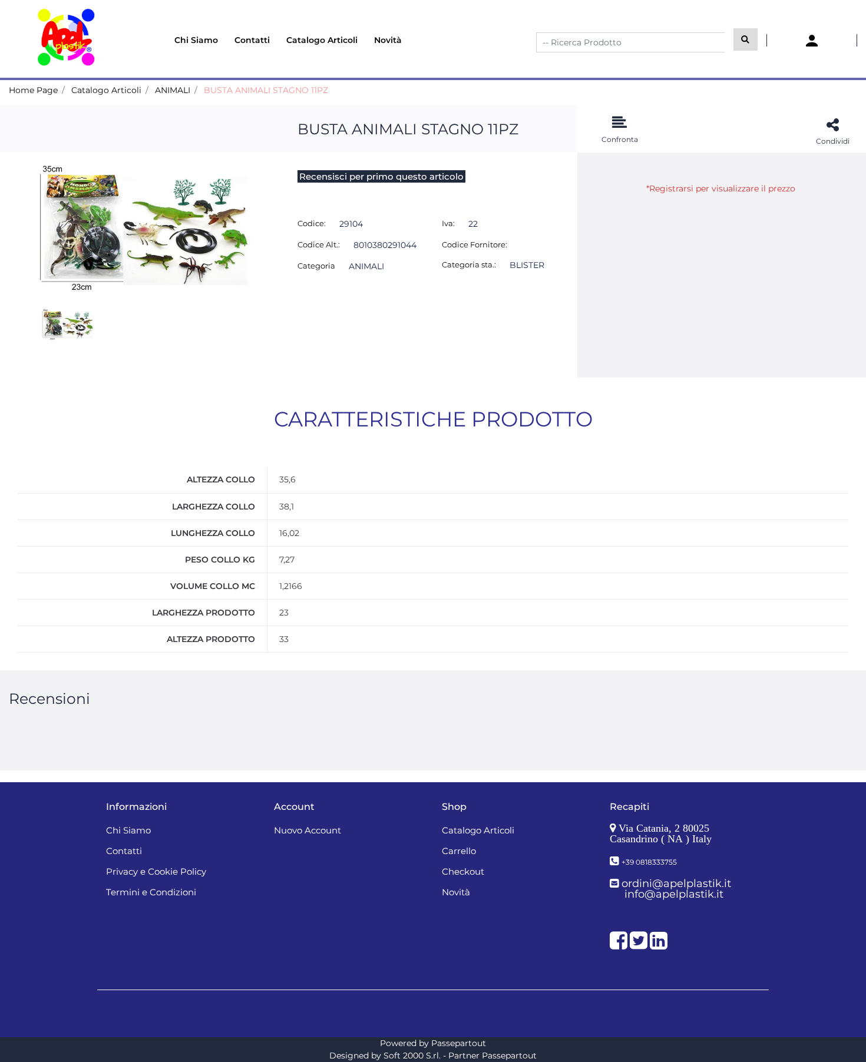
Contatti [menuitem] (252, 40)
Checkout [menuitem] (463, 871)
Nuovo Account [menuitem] (307, 830)
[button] (745, 39)
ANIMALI (172, 90)
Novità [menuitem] (388, 40)
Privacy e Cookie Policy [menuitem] (156, 871)
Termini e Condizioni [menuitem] (151, 892)
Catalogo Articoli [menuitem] (322, 40)
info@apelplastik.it (673, 894)
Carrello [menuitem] (459, 850)
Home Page (33, 90)
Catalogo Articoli (106, 90)
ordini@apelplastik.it (676, 883)
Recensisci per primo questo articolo (381, 176)
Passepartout (458, 1043)
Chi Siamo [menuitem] (196, 40)
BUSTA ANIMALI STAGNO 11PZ (266, 90)
